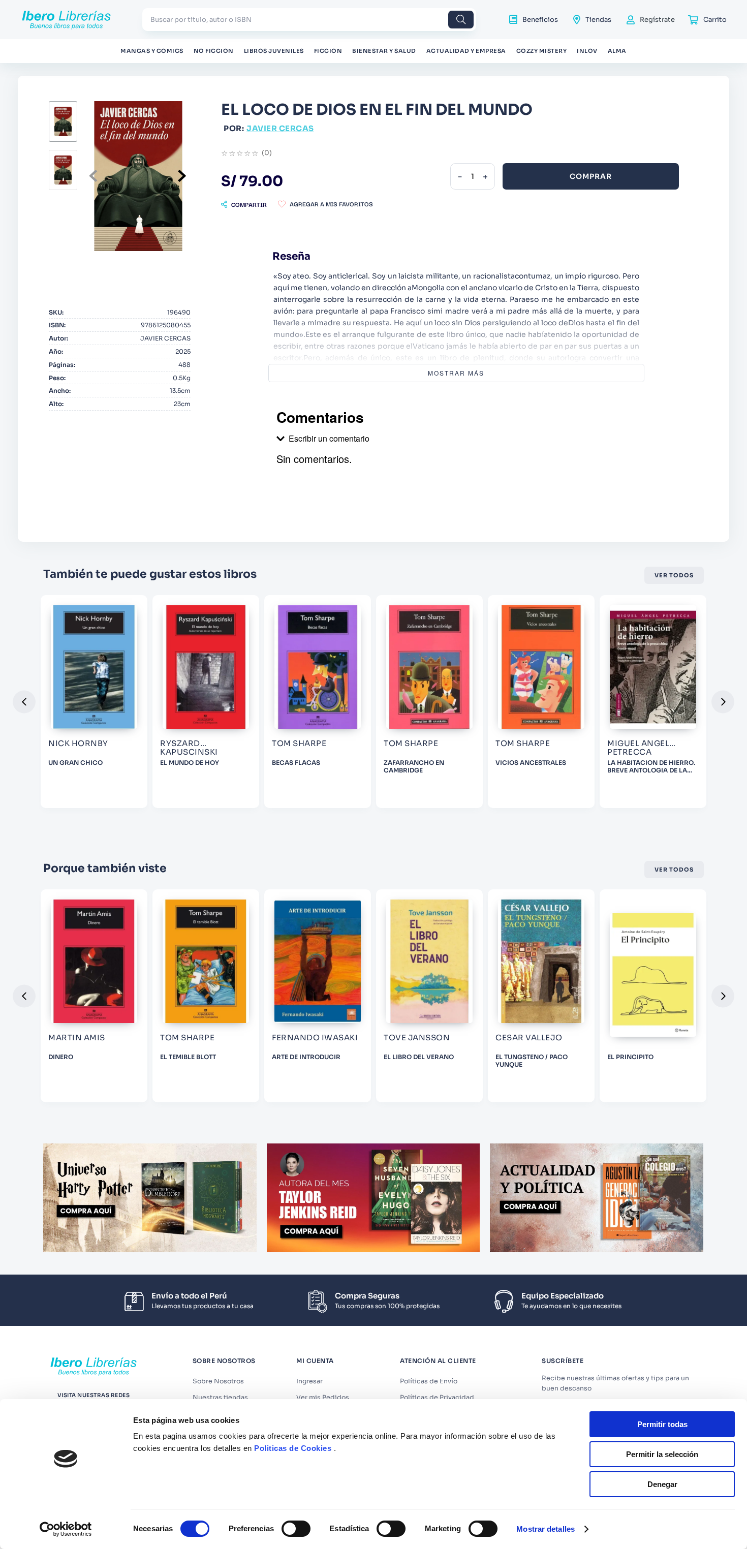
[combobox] (309, 19)
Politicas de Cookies (292, 1448)
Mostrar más (456, 372)
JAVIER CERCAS (280, 128)
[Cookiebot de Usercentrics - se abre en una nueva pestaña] (65, 1529)
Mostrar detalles (545, 1529)
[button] (244, 204)
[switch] (296, 1529)
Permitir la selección (662, 1454)
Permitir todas (662, 1424)
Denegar (662, 1484)
